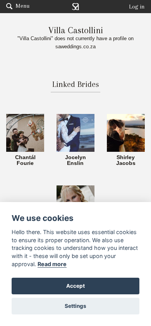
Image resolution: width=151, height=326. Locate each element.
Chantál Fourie (25, 160)
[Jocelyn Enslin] (75, 132)
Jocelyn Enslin (75, 160)
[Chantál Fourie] (25, 132)
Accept (75, 286)
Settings (75, 306)
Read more (52, 264)
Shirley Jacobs (126, 160)
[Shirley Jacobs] (126, 132)
